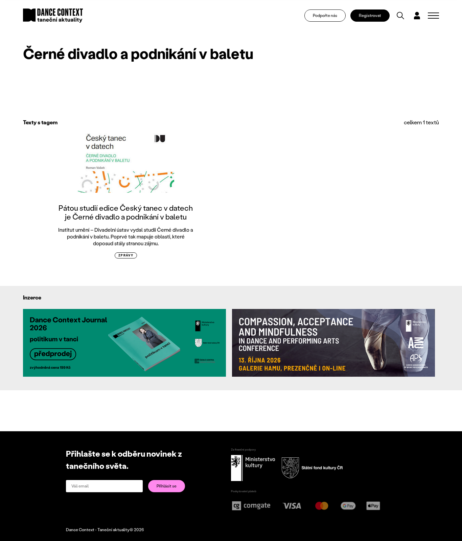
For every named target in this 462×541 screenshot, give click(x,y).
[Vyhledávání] (400, 15)
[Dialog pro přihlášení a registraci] (417, 15)
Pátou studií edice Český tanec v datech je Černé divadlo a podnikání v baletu (126, 212)
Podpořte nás (325, 15)
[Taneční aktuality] (53, 15)
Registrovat (370, 15)
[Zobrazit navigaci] (433, 15)
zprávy (126, 255)
